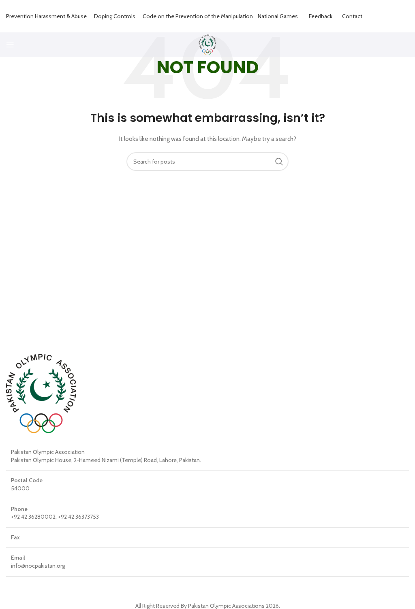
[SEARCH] (279, 161)
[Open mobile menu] (10, 44)
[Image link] (41, 393)
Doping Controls (114, 16)
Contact (352, 16)
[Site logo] (208, 43)
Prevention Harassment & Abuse (46, 16)
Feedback (320, 16)
